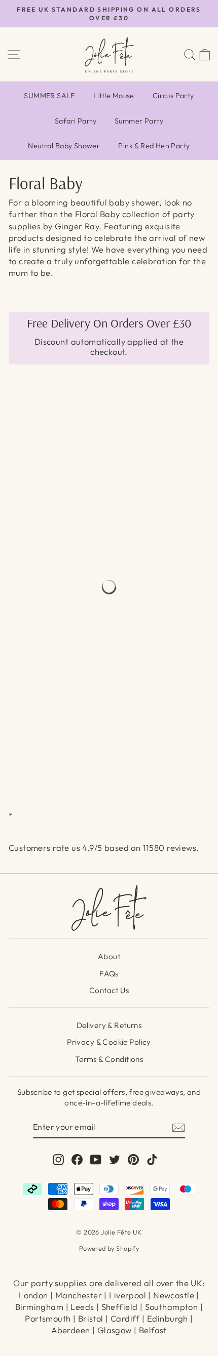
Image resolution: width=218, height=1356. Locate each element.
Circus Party (173, 95)
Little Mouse (113, 95)
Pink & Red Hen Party (154, 145)
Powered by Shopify (109, 1248)
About (109, 956)
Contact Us (109, 990)
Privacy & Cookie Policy (109, 1042)
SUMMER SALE (49, 95)
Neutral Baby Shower (64, 145)
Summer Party (139, 121)
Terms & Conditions (109, 1059)
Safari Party (75, 121)
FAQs (109, 973)
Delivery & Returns (109, 1025)
